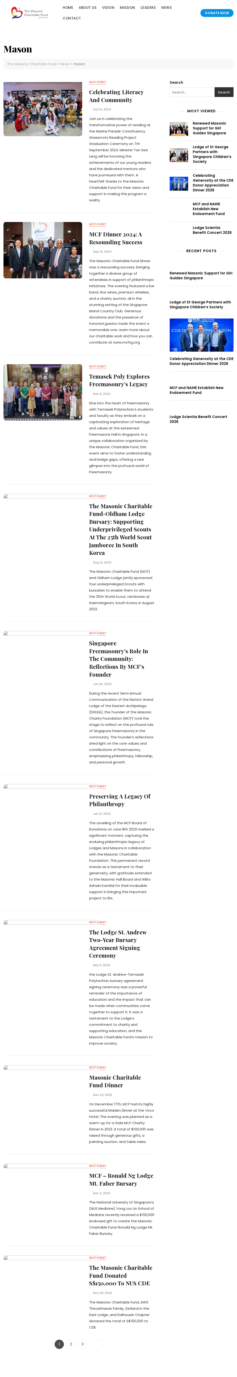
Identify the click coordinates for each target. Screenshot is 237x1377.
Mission (127, 7)
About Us (88, 7)
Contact (72, 18)
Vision (108, 7)
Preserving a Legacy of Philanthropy (119, 800)
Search (176, 82)
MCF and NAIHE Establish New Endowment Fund (209, 209)
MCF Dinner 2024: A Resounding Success (115, 238)
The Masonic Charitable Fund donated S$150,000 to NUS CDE (120, 1275)
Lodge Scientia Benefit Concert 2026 (212, 230)
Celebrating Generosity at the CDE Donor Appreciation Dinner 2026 (213, 183)
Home (68, 7)
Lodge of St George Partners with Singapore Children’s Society (212, 154)
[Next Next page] (96, 1344)
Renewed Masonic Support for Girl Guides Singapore (209, 128)
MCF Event (97, 82)
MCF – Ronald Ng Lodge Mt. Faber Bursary (121, 1179)
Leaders (148, 7)
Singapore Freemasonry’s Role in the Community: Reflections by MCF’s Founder (118, 658)
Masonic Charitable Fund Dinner (115, 1081)
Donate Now (217, 13)
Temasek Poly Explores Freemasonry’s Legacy (119, 380)
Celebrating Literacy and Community (116, 95)
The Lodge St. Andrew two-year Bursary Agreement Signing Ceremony (118, 943)
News (166, 7)
